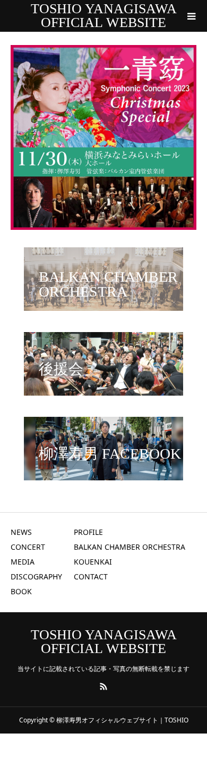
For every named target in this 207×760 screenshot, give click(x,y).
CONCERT (28, 547)
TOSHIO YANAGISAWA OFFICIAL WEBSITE (104, 15)
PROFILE (88, 532)
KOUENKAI (93, 562)
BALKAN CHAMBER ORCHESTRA (129, 547)
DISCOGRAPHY (36, 576)
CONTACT (91, 576)
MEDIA (22, 562)
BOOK (21, 591)
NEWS (21, 532)
